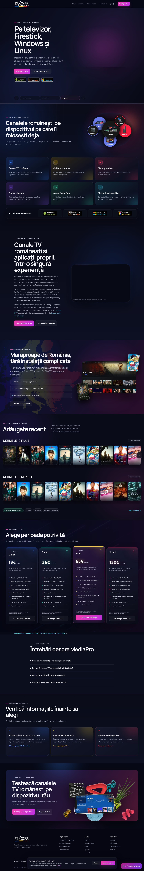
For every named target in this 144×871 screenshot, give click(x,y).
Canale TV (82, 4)
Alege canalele (44, 812)
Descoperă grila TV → (61, 746)
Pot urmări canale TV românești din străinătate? (52, 668)
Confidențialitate (115, 846)
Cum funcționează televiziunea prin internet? (51, 661)
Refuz (96, 863)
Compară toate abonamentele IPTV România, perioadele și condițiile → (40, 633)
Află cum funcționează (21, 403)
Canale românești (65, 843)
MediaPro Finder (90, 843)
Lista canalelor (91, 4)
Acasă (74, 4)
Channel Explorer (64, 846)
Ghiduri (87, 846)
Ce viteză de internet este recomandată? (49, 682)
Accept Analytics (108, 863)
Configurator (123, 4)
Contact (87, 853)
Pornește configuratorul (23, 812)
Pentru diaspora (64, 850)
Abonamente (103, 4)
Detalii (59, 866)
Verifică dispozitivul (24, 323)
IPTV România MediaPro (66, 840)
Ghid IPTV (87, 840)
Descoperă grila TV (50, 64)
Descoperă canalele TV (46, 323)
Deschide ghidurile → (106, 746)
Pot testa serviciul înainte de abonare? (48, 675)
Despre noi (113, 840)
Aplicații (111, 4)
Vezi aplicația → (135, 510)
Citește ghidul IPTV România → (20, 746)
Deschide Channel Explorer (26, 64)
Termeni (112, 850)
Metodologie (113, 843)
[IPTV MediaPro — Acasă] (21, 4)
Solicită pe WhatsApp (21, 619)
